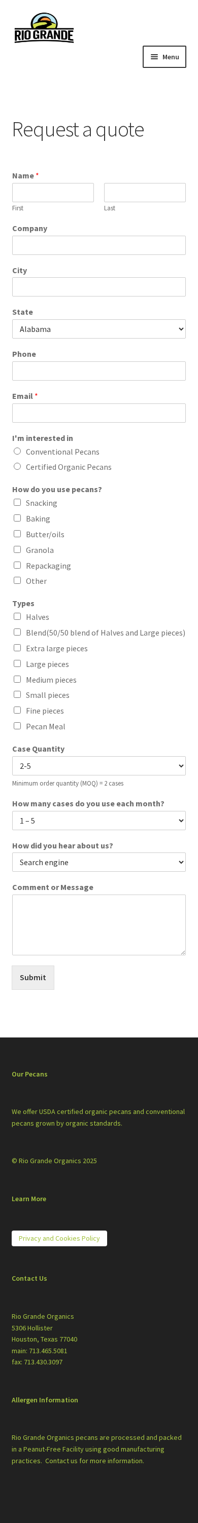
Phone (24, 354)
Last (109, 208)
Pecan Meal (45, 726)
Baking (38, 518)
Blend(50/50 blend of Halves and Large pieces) (105, 632)
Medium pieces (51, 680)
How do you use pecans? (57, 489)
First (17, 208)
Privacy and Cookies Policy (59, 1238)
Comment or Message (52, 887)
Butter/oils (45, 534)
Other (36, 581)
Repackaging (48, 566)
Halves (37, 617)
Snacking (41, 503)
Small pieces (48, 695)
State (22, 312)
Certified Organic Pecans (69, 467)
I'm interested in (42, 438)
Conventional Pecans (63, 452)
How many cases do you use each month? (88, 803)
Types (23, 603)
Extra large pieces (57, 648)
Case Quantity (38, 749)
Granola (40, 550)
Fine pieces (45, 710)
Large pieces (47, 664)
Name (25, 175)
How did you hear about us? (62, 845)
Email (25, 396)
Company (29, 228)
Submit (33, 977)
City (19, 270)
